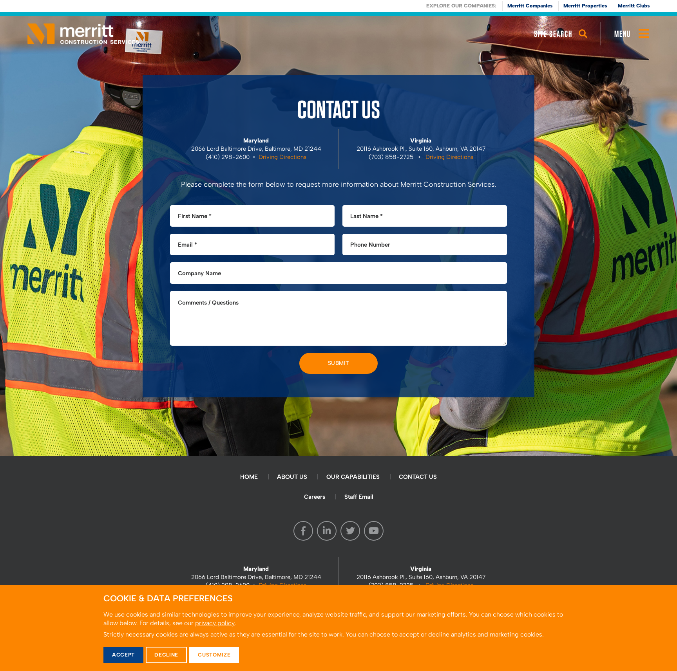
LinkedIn (327, 531)
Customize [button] (214, 655)
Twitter (350, 531)
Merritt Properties (585, 5)
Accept (123, 655)
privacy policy (215, 623)
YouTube (374, 531)
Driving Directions (282, 157)
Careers (314, 496)
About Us (292, 476)
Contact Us (418, 476)
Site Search (553, 34)
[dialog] (338, 628)
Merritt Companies (529, 5)
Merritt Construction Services (83, 33)
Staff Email (358, 496)
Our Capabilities (353, 476)
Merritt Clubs (634, 5)
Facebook (303, 531)
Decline (166, 655)
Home (249, 476)
